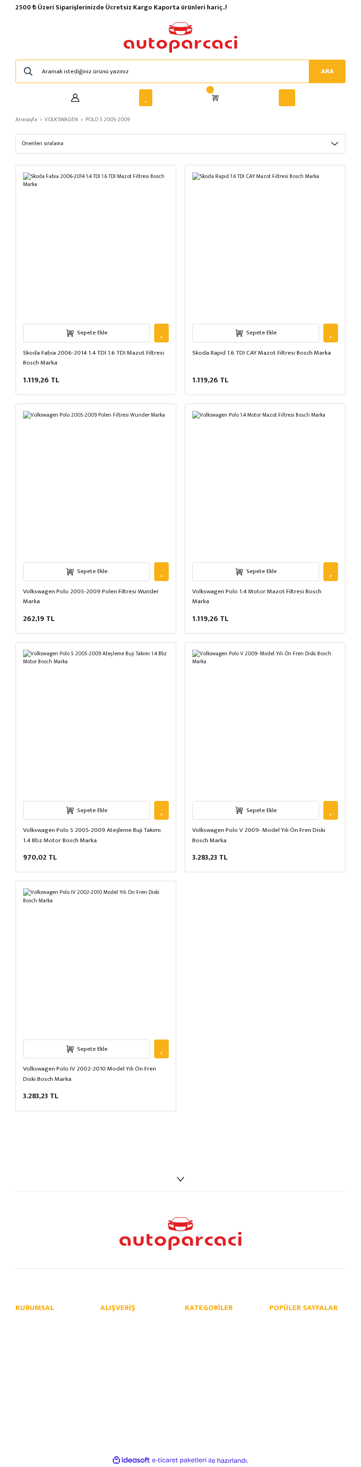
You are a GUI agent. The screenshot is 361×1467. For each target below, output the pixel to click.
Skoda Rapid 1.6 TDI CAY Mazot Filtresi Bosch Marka (261, 353)
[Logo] (180, 37)
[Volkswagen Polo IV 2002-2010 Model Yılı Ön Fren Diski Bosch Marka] (96, 961)
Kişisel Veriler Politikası (130, 1353)
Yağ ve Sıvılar (202, 1403)
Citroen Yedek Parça (212, 1393)
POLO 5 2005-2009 (108, 119)
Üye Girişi (28, 1353)
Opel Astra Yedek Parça (300, 1343)
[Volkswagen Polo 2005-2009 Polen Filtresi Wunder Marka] (96, 484)
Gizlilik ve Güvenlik (124, 1333)
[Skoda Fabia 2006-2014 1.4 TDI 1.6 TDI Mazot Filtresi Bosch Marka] (96, 245)
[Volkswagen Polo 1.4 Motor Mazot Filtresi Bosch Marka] (265, 484)
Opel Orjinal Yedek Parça (302, 1333)
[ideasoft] (131, 1460)
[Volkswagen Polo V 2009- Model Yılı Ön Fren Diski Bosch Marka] (265, 722)
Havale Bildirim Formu (45, 1363)
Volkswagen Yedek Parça (218, 1343)
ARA (327, 71)
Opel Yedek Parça (208, 1323)
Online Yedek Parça (295, 1323)
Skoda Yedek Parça (210, 1363)
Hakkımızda (31, 1323)
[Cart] (215, 97)
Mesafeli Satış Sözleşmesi (134, 1323)
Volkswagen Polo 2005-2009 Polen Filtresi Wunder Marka (91, 596)
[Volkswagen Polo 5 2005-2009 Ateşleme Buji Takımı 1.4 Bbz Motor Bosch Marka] (96, 722)
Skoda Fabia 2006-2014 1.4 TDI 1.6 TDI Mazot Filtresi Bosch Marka (93, 358)
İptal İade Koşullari (124, 1343)
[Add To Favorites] (161, 333)
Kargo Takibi (32, 1373)
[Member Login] (75, 97)
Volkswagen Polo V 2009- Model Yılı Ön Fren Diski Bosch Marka (258, 835)
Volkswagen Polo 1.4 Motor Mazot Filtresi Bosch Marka (257, 596)
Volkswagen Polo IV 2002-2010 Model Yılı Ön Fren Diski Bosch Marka (89, 1074)
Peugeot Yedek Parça (213, 1383)
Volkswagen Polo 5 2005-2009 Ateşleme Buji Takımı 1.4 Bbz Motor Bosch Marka (92, 835)
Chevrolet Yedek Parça (215, 1333)
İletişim (25, 1333)
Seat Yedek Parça (208, 1373)
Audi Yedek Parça (208, 1353)
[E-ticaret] (179, 1461)
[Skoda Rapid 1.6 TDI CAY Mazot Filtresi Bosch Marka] (265, 245)
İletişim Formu (34, 1343)
